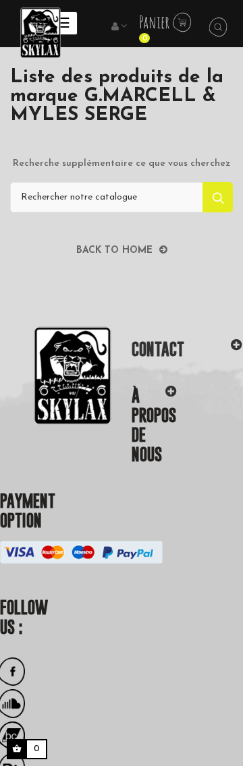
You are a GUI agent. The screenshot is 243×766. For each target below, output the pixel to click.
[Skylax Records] (55, 375)
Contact (158, 349)
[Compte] (120, 27)
